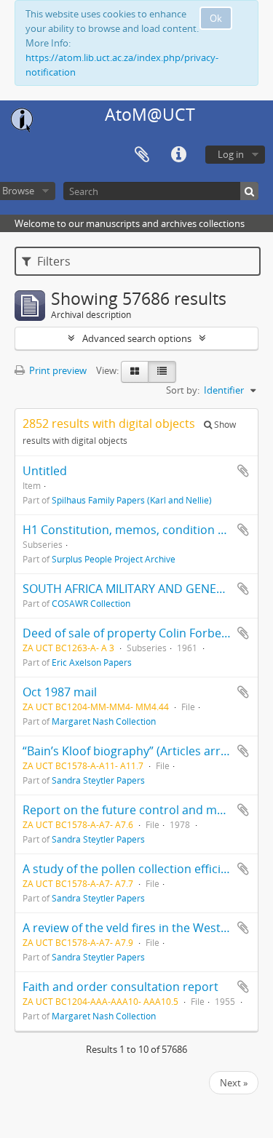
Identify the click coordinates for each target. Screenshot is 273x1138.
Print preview (57, 370)
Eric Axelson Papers (92, 662)
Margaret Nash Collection (104, 721)
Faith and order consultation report (120, 987)
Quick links (178, 155)
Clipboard (142, 155)
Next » (234, 1082)
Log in (231, 154)
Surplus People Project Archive (113, 559)
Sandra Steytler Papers (98, 780)
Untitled (45, 471)
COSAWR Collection (91, 603)
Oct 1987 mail (60, 692)
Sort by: (182, 390)
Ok (216, 18)
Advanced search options (136, 338)
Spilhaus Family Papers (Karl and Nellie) (132, 500)
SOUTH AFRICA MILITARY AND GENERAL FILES (145, 589)
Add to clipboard (243, 470)
